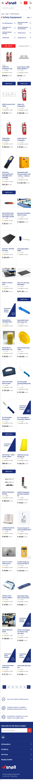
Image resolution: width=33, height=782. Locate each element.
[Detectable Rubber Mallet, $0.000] (24, 239)
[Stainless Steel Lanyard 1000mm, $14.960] (9, 586)
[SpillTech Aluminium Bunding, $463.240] (9, 482)
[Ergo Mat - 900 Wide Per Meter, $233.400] (9, 239)
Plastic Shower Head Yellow (23, 348)
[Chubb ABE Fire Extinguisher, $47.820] (24, 128)
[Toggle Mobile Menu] (2, 3)
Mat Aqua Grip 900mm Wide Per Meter (23, 214)
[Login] (25, 2)
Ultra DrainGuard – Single (7, 630)
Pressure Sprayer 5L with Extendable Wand (24, 528)
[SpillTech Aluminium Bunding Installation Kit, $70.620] (24, 482)
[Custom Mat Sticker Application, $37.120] (9, 655)
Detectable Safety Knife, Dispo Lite (22, 321)
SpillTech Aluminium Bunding (8, 493)
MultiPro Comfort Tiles (7, 283)
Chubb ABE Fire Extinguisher (22, 139)
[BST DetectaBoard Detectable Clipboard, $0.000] (24, 407)
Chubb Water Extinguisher (6, 139)
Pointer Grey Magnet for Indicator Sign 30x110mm (23, 631)
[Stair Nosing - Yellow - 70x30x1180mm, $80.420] (9, 445)
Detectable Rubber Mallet (23, 249)
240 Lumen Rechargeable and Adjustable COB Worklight (7, 175)
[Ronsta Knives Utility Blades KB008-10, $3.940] (24, 57)
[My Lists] (21, 3)
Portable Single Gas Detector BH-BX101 (23, 562)
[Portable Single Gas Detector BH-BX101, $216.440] (24, 552)
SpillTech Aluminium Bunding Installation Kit (23, 494)
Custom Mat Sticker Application (8, 666)
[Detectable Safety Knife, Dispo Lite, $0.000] (24, 310)
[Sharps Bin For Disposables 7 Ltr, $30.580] (9, 338)
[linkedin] (3, 737)
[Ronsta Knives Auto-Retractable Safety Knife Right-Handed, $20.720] (9, 203)
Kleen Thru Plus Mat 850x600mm (23, 283)
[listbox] (24, 46)
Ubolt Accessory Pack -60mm (8, 105)
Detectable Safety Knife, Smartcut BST (23, 596)
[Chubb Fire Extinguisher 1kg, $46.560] (9, 57)
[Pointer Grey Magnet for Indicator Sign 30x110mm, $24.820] (24, 620)
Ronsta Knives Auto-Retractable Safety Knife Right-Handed (8, 214)
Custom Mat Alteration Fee (24, 666)
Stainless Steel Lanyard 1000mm (7, 596)
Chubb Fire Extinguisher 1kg (7, 67)
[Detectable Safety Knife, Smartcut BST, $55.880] (24, 586)
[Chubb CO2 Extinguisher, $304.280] (24, 94)
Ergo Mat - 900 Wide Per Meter (8, 249)
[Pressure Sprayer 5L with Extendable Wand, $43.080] (24, 518)
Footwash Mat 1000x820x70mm (7, 321)
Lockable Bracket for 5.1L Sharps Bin (8, 528)
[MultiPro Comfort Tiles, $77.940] (9, 273)
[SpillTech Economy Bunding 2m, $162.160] (24, 445)
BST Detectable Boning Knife (7, 418)
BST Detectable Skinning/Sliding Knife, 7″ (24, 383)
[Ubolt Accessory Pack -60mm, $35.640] (9, 94)
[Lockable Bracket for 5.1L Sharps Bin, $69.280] (9, 518)
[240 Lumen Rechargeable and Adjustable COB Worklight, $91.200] (9, 162)
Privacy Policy (13, 776)
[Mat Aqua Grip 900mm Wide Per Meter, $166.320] (24, 203)
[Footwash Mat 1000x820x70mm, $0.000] (9, 310)
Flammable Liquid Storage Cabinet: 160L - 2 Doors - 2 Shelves (24, 174)
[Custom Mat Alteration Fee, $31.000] (24, 655)
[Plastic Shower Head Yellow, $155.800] (24, 338)
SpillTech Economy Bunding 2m (23, 455)
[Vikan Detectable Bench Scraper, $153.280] (9, 372)
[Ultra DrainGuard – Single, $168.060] (9, 620)
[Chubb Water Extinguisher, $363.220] (9, 128)
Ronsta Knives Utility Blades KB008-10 (23, 67)
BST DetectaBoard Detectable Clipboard (23, 418)
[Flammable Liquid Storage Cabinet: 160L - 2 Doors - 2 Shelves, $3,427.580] (24, 162)
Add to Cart (8, 83)
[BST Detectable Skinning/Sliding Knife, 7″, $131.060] (24, 372)
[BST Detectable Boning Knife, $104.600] (9, 407)
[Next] (28, 687)
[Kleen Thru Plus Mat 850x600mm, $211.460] (24, 273)
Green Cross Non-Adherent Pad (7, 562)
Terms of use (6, 776)
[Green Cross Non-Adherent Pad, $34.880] (9, 552)
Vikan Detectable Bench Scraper (7, 382)
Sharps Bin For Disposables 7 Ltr (7, 348)
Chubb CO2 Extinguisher (21, 105)
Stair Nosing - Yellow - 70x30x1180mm (8, 455)
